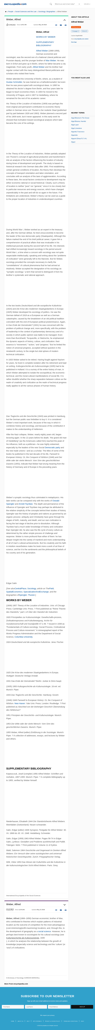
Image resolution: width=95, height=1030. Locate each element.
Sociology (31, 588)
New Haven (19, 703)
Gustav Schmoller (14, 82)
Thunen (31, 595)
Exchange (44, 592)
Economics (17, 592)
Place (23, 588)
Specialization (29, 592)
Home (12, 1021)
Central (18, 588)
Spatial (9, 592)
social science (44, 931)
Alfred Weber (42, 51)
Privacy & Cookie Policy (52, 1021)
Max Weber (51, 60)
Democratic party (52, 447)
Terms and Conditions (71, 1021)
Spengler (23, 595)
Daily (82, 1021)
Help (28, 1021)
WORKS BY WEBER (45, 37)
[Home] (15, 4)
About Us (20, 1021)
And (38, 592)
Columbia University (23, 637)
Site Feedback (37, 1021)
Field (51, 588)
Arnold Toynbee (26, 504)
